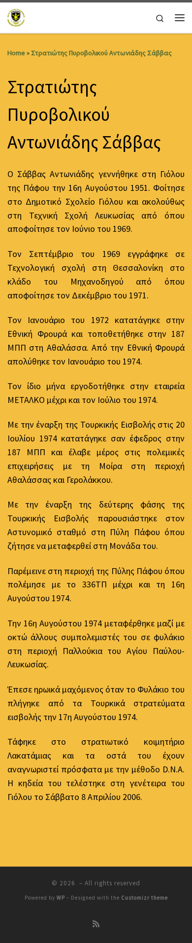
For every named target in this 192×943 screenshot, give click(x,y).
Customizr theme (144, 897)
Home (16, 52)
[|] (16, 16)
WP (61, 897)
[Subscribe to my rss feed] (96, 924)
